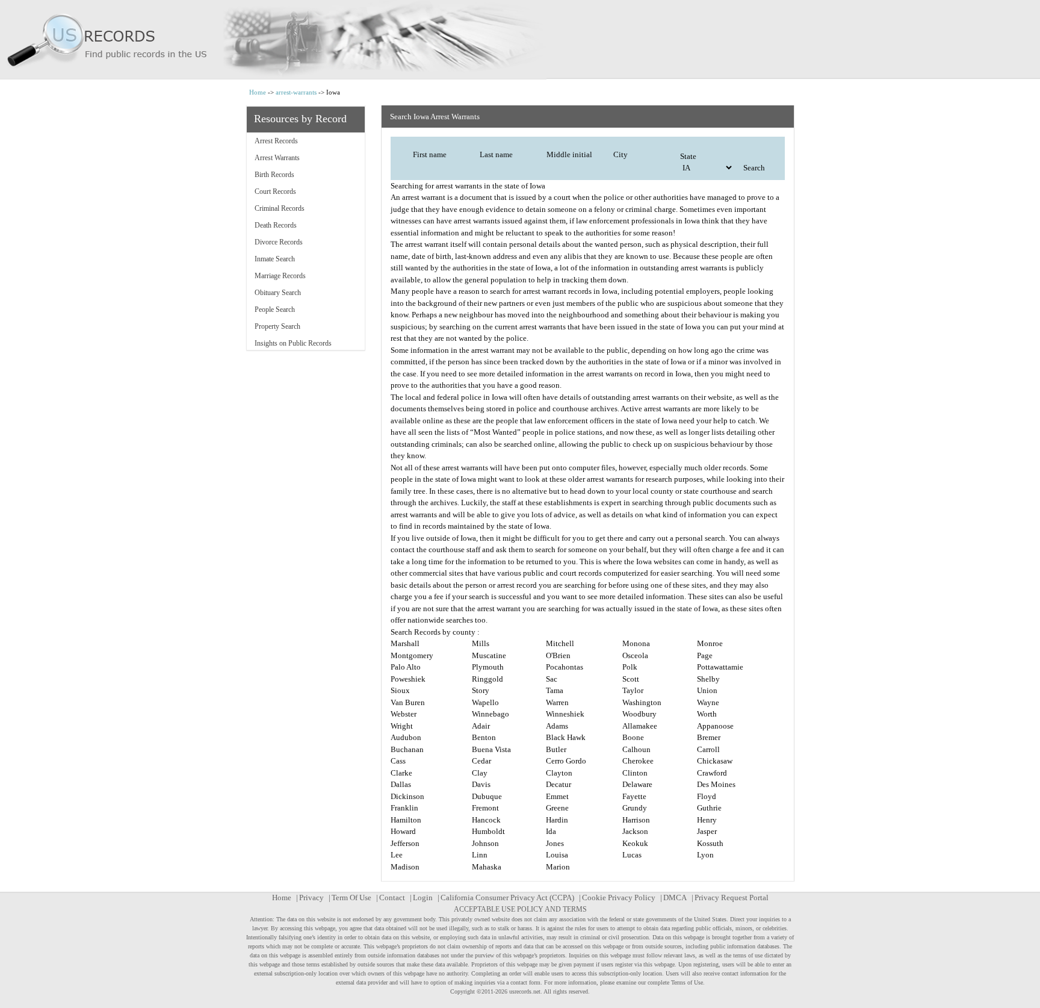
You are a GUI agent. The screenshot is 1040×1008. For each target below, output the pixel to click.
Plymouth (488, 666)
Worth (707, 713)
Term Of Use (351, 897)
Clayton (559, 772)
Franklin (404, 807)
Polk (629, 666)
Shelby (708, 678)
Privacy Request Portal (732, 897)
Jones (555, 843)
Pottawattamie (720, 666)
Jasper (707, 831)
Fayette (634, 796)
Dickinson (407, 796)
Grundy (634, 807)
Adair (481, 725)
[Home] (520, 39)
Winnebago (490, 713)
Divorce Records (279, 242)
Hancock (486, 819)
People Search (275, 309)
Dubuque (487, 796)
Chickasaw (714, 760)
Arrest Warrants (277, 158)
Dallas (401, 784)
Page (705, 655)
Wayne (708, 702)
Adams (557, 725)
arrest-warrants (296, 92)
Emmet (557, 796)
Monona (636, 643)
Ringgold (487, 678)
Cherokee (638, 760)
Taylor (632, 690)
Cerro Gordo (566, 760)
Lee (397, 854)
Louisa (557, 854)
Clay (480, 772)
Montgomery (412, 655)
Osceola (635, 655)
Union (707, 690)
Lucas (632, 854)
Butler (556, 749)
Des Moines (716, 784)
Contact (392, 897)
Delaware (637, 784)
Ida (551, 831)
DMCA (675, 897)
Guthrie (709, 807)
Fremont (485, 807)
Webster (403, 713)
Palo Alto (406, 666)
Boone (633, 737)
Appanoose (715, 725)
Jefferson (405, 843)
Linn (480, 854)
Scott (630, 678)
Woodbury (639, 713)
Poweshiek (408, 678)
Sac (551, 678)
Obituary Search (278, 292)
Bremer (708, 737)
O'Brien (558, 655)
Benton (484, 737)
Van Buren (408, 702)
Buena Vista (491, 749)
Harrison (636, 819)
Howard (403, 831)
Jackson (635, 831)
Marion (558, 866)
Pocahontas (564, 666)
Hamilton (406, 819)
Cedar (481, 760)
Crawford (712, 772)
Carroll (708, 749)
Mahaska (486, 866)
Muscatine (489, 655)
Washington (641, 702)
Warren (557, 702)
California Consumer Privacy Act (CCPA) (507, 897)
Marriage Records (280, 276)
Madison (405, 866)
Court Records (275, 191)
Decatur (558, 784)
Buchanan (407, 749)
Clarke (401, 772)
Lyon (705, 854)
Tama (554, 690)
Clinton (635, 772)
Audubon (406, 737)
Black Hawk (566, 737)
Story (480, 690)
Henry (707, 819)
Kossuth (710, 843)
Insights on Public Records (293, 343)
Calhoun (636, 749)
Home (257, 92)
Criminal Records (280, 208)
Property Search (277, 326)
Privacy (311, 897)
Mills (480, 643)
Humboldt (488, 831)
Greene (557, 807)
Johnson (485, 843)
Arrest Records (276, 141)
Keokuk (635, 843)
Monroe (710, 643)
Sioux (400, 690)
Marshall (405, 643)
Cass (398, 760)
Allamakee (639, 725)
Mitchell (560, 643)
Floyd (706, 796)
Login (423, 897)
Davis (481, 784)
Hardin (557, 819)
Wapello (485, 702)
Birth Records (274, 174)
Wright (402, 725)
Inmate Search (275, 259)
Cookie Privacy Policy (618, 897)
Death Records (276, 225)
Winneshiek (565, 713)
